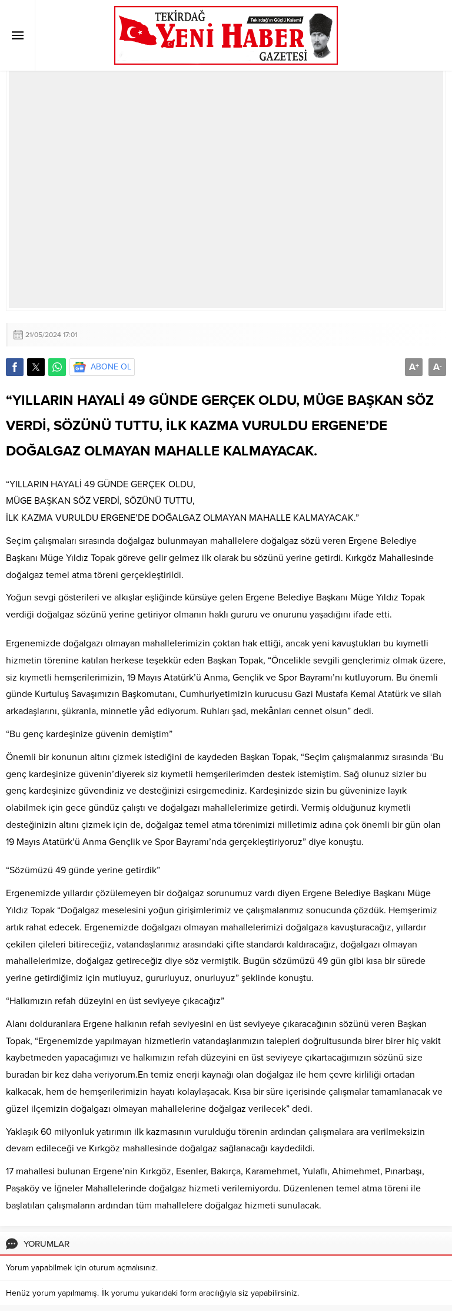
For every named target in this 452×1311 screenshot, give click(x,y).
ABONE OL (111, 367)
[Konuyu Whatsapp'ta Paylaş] (57, 367)
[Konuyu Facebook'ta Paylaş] (15, 367)
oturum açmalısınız (122, 1268)
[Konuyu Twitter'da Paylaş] (36, 367)
